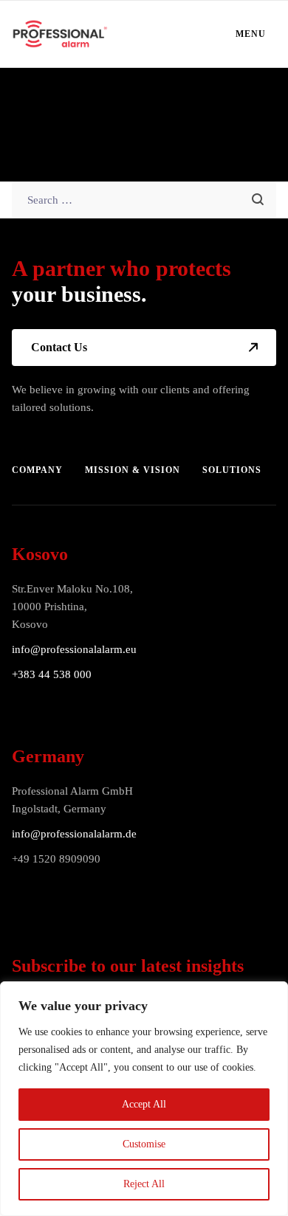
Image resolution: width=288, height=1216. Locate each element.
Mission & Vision (132, 470)
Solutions (231, 470)
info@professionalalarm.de (74, 834)
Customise (144, 1144)
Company (37, 470)
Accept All (144, 1104)
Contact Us (59, 347)
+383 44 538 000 (52, 674)
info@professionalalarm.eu (74, 649)
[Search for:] (144, 199)
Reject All (144, 1183)
